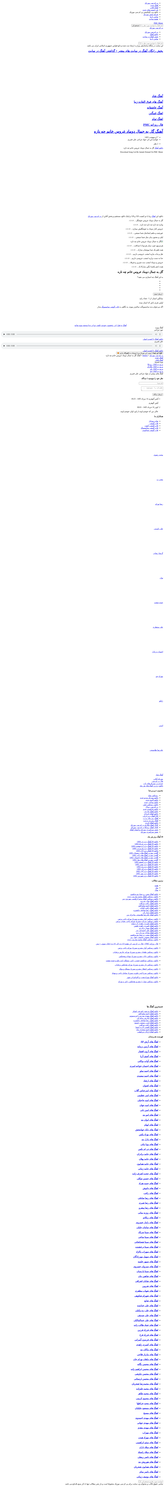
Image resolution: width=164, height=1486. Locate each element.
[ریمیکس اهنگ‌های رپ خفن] (145, 91)
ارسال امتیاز (158, 294)
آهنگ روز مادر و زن (150, 818)
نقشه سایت (153, 19)
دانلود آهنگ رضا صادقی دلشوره (146, 910)
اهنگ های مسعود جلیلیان (146, 1408)
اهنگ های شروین (150, 1286)
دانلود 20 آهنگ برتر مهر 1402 (147, 874)
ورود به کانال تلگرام (155, 367)
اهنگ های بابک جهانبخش (146, 1129)
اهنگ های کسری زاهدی (147, 1344)
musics (145, 355)
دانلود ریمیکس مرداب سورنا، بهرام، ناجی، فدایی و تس (137, 921)
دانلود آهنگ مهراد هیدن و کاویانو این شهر (142, 977)
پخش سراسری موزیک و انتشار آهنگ (144, 830)
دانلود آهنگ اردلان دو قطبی (147, 1032)
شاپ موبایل (153, 421)
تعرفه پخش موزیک (150, 14)
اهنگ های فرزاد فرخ (149, 1335)
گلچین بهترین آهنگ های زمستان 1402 (143, 853)
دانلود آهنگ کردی (151, 823)
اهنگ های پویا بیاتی (149, 1144)
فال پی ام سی (157, 781)
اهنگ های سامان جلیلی (147, 1227)
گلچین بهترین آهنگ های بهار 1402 (145, 860)
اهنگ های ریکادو (150, 1217)
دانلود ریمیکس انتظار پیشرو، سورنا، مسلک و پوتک (138, 969)
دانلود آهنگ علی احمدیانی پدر (147, 930)
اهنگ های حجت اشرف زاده (145, 1173)
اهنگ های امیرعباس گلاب (146, 1090)
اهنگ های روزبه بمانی (148, 1212)
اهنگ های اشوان (150, 1085)
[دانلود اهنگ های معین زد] (145, 475)
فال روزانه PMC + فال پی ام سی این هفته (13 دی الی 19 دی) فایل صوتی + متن (127, 944)
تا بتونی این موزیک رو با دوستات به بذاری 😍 (139, 353)
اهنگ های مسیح (150, 1413)
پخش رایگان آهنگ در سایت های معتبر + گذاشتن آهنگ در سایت (125, 50)
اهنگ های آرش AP (149, 1041)
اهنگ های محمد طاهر (148, 1393)
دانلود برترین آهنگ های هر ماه (151, 786)
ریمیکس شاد (153, 795)
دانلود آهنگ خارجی (151, 811)
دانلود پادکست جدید (150, 809)
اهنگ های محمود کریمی (147, 1398)
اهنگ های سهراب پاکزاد (147, 1251)
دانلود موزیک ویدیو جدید (149, 798)
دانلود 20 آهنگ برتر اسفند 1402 (146, 862)
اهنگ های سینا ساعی (148, 1237)
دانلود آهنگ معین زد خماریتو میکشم (144, 894)
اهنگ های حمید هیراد (148, 1183)
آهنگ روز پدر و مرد (150, 821)
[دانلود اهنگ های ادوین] (145, 721)
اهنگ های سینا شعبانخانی (146, 1242)
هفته (156, 886)
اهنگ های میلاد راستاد (148, 1452)
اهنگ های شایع (151, 1300)
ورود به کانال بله (156, 369)
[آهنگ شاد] (145, 771)
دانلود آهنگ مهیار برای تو (148, 928)
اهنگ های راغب (151, 1193)
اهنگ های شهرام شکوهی (146, 1296)
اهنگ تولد (157, 119)
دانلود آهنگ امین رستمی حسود (146, 1023)
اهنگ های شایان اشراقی (146, 1281)
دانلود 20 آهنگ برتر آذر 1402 (147, 869)
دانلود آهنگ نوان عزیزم (149, 901)
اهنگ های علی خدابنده (147, 1305)
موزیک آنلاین (158, 779)
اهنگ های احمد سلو (149, 1071)
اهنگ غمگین (156, 113)
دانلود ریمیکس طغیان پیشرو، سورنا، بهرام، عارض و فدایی (135, 952)
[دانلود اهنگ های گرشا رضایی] (145, 549)
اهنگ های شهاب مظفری (146, 1291)
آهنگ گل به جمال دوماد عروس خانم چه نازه (128, 131)
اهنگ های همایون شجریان (146, 1467)
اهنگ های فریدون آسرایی (146, 1339)
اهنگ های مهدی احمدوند (146, 1418)
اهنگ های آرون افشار (148, 1051)
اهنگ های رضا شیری (148, 1203)
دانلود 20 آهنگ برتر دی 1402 (147, 867)
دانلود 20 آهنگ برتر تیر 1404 (147, 842)
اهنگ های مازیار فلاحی (147, 1354)
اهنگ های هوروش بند (148, 1462)
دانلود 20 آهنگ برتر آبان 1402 (147, 871)
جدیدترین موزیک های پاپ (153, 783)
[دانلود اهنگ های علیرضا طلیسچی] (145, 746)
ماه (157, 888)
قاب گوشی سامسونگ (110, 307)
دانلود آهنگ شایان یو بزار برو (147, 933)
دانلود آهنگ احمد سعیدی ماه (147, 1030)
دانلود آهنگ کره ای (151, 814)
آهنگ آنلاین (154, 8)
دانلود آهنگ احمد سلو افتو (148, 906)
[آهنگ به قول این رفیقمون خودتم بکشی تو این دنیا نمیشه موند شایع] (145, 325)
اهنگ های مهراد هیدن (148, 1437)
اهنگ (153, 216)
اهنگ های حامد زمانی (148, 1168)
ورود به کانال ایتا (156, 371)
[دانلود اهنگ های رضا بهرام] (145, 500)
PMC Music (158, 23)
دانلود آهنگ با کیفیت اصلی (153, 339)
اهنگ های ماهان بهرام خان (145, 1359)
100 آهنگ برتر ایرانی (150, 816)
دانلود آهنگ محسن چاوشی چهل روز (144, 937)
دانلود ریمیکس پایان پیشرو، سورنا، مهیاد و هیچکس (138, 956)
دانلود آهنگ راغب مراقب (148, 903)
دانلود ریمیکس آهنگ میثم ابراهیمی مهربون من (140, 899)
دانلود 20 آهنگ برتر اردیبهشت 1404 (144, 846)
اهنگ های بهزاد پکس (148, 1134)
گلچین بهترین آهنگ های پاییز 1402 (145, 855)
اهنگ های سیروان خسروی (145, 1266)
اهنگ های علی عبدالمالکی (146, 1320)
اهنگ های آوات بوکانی (148, 1061)
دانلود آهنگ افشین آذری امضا (147, 1027)
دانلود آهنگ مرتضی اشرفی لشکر (145, 1011)
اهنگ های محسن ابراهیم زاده (144, 1369)
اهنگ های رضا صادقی (148, 1198)
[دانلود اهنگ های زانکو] (145, 697)
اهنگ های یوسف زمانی (147, 1476)
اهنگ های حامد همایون (147, 1164)
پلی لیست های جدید (150, 10)
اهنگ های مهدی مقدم (148, 1427)
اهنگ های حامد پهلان (148, 1159)
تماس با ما (154, 17)
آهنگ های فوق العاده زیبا (148, 101)
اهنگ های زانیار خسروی (147, 1222)
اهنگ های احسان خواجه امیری (144, 1066)
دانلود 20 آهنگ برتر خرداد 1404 (146, 844)
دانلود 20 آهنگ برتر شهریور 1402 (145, 876)
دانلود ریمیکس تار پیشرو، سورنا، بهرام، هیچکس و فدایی (136, 965)
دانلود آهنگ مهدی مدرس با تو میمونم (144, 1016)
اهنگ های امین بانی (149, 1110)
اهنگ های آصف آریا (149, 1056)
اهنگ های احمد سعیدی (147, 1076)
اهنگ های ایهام (151, 1125)
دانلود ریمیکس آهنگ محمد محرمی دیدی (142, 897)
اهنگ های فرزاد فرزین (148, 1330)
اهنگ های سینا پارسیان (147, 1271)
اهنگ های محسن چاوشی (146, 1374)
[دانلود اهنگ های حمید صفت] (145, 598)
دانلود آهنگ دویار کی (150, 913)
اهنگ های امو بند (150, 1115)
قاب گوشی (153, 423)
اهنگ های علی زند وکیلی (146, 1310)
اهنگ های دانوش (150, 1188)
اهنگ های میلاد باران (148, 1447)
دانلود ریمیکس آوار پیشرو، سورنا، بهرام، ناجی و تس (138, 919)
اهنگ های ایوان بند (149, 1120)
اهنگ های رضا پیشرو (148, 1208)
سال (156, 890)
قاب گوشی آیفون (151, 426)
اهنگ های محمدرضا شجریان (145, 1384)
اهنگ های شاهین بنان (148, 1276)
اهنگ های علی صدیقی (147, 1315)
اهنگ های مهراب (150, 1432)
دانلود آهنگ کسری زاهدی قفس (146, 926)
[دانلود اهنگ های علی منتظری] (145, 623)
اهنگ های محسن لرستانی (146, 1379)
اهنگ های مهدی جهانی (147, 1423)
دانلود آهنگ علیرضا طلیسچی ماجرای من (142, 915)
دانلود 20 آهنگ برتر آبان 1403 (147, 851)
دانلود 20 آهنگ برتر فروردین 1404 (145, 848)
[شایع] (145, 72)
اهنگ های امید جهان (149, 1105)
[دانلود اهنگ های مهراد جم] (145, 672)
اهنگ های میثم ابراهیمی (147, 1442)
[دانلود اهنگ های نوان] (145, 574)
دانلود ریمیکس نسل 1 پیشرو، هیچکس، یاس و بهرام (138, 982)
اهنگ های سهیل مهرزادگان (145, 1256)
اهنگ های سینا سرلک (148, 1232)
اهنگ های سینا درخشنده (146, 1247)
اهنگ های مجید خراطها (147, 1403)
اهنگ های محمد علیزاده (147, 1388)
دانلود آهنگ (154, 34)
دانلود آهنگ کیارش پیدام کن (147, 1018)
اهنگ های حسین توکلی (147, 1178)
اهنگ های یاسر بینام (149, 1472)
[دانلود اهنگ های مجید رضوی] (145, 451)
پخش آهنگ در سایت (150, 37)
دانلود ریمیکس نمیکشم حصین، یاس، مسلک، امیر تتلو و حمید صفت (132, 961)
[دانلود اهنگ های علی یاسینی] (145, 524)
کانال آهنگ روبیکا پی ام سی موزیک (144, 827)
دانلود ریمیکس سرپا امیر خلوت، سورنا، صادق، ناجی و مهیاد (135, 973)
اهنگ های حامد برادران (147, 1154)
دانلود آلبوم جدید (152, 800)
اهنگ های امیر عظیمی (147, 1095)
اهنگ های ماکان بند (149, 1349)
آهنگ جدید (154, 5)
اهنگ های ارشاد (150, 1080)
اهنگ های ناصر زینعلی (148, 1457)
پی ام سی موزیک (151, 3)
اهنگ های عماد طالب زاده (146, 1325)
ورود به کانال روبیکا (155, 364)
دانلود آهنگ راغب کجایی (149, 908)
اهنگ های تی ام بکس (148, 1149)
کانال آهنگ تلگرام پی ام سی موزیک (144, 825)
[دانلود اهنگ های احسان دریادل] (145, 647)
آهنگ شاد (157, 96)
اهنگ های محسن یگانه (147, 1364)
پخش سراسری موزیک (149, 832)
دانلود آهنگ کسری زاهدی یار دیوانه (144, 924)
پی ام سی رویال (152, 807)
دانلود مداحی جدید (151, 802)
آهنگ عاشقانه (155, 107)
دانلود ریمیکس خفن (150, 805)
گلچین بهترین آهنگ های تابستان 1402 (144, 858)
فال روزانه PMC (153, 124)
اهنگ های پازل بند (150, 1139)
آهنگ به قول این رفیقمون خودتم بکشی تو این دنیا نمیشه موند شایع (101, 325)
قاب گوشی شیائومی (150, 430)
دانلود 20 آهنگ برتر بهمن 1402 (146, 864)
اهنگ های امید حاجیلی (147, 1100)
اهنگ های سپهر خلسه (148, 1261)
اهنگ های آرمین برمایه (147, 1046)
